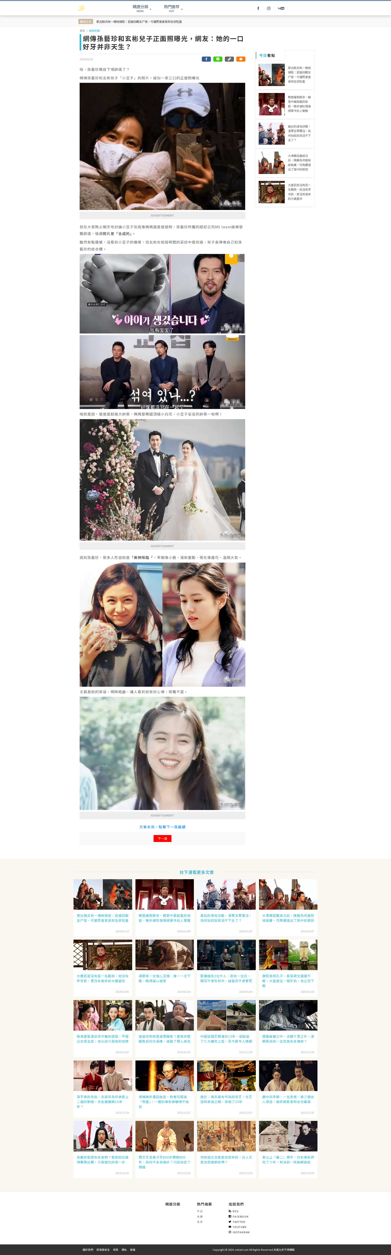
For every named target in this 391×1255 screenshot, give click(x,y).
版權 (132, 1250)
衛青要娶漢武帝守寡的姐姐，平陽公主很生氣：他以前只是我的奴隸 (103, 1039)
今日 (200, 1211)
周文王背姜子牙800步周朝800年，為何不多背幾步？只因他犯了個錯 (165, 1162)
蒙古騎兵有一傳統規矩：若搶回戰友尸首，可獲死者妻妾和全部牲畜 (139, 21)
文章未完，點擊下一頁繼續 (162, 826)
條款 (115, 1250)
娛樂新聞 (94, 31)
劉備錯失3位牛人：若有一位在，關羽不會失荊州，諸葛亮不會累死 (226, 978)
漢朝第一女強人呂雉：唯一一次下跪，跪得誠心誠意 (165, 978)
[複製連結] (229, 59)
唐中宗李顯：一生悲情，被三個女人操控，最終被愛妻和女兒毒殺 (288, 1099)
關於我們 (88, 1250)
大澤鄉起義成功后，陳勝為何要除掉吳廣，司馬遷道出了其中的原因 (288, 918)
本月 (200, 1222)
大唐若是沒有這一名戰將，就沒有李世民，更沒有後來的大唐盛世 (103, 978)
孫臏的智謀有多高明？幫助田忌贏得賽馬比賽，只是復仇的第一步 (103, 1159)
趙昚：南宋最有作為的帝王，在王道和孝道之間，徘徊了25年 (226, 1099)
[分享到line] (218, 59)
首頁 (82, 31)
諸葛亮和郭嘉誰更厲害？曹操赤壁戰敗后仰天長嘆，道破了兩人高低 (165, 1039)
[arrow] (92, 8)
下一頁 (162, 838)
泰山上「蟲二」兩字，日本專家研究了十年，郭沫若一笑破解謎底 (288, 1159)
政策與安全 (103, 1250)
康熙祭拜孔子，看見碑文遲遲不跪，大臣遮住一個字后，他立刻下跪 (288, 980)
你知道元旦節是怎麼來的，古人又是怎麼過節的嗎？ (226, 1159)
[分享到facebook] (206, 59)
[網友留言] (240, 59)
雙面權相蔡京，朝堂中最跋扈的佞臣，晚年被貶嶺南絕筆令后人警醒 (165, 918)
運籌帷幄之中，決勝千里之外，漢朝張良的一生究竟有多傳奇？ (288, 1039)
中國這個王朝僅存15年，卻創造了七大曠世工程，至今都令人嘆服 (226, 1039)
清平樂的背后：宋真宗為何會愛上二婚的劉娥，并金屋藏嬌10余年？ (103, 1101)
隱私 (124, 1250)
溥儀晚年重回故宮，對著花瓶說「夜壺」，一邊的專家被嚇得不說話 (164, 1101)
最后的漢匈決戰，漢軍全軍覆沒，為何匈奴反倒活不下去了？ (226, 918)
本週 (200, 1216)
